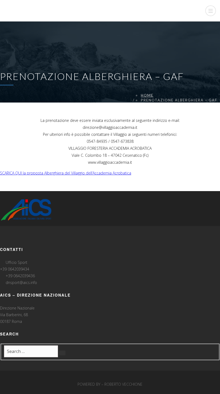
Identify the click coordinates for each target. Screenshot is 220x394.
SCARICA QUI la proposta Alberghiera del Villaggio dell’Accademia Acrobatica (65, 173)
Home (147, 95)
